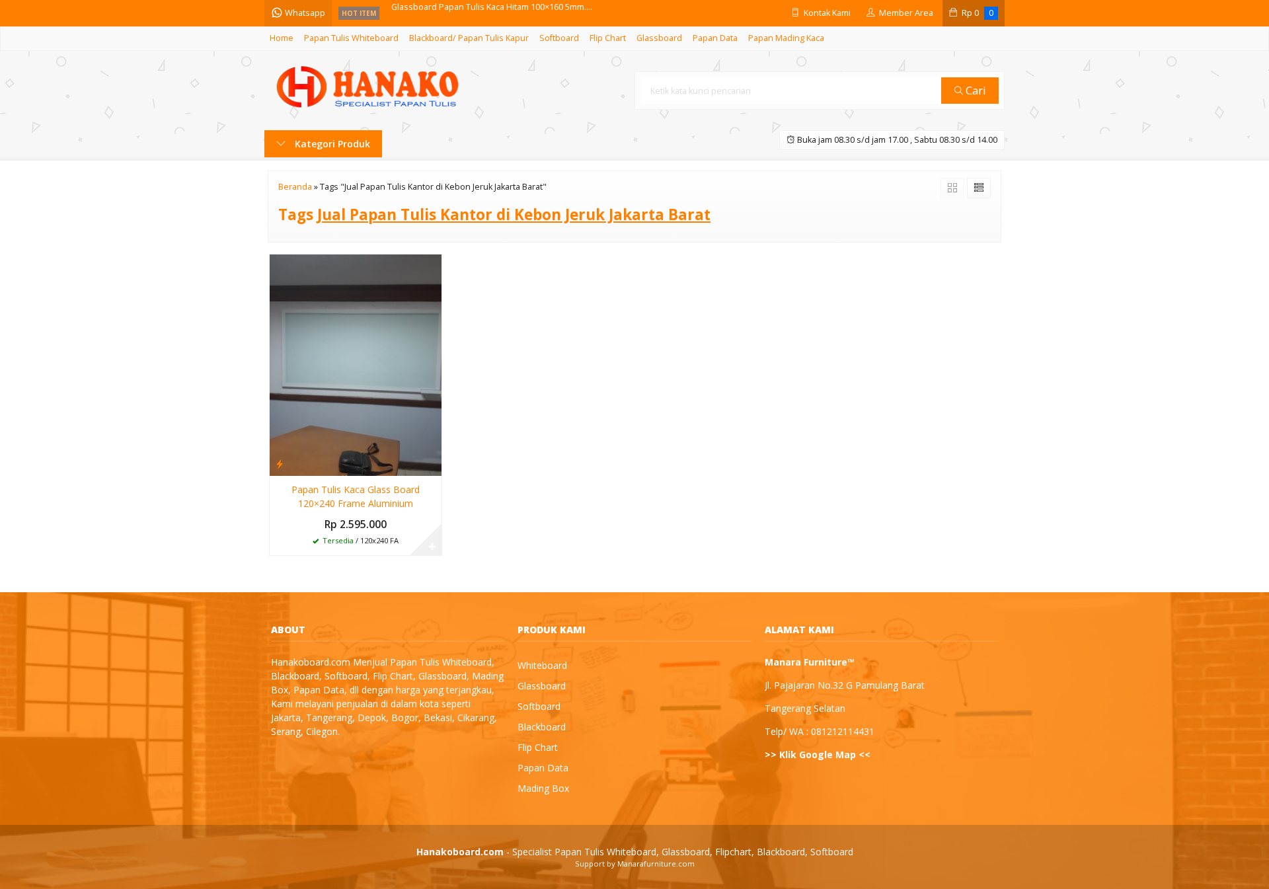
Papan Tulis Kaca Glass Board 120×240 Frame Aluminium (355, 496)
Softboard (559, 38)
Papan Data (715, 38)
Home (281, 38)
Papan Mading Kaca (786, 38)
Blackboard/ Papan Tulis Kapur (469, 38)
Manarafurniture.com (656, 864)
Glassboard (659, 38)
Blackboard (542, 726)
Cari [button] (974, 90)
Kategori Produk (331, 143)
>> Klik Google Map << (817, 754)
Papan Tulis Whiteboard (351, 38)
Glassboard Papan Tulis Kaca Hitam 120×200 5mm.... (491, 13)
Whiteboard (542, 665)
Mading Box (543, 788)
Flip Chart (608, 38)
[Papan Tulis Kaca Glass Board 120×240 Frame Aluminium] (356, 364)
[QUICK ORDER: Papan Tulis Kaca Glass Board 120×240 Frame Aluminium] (279, 463)
